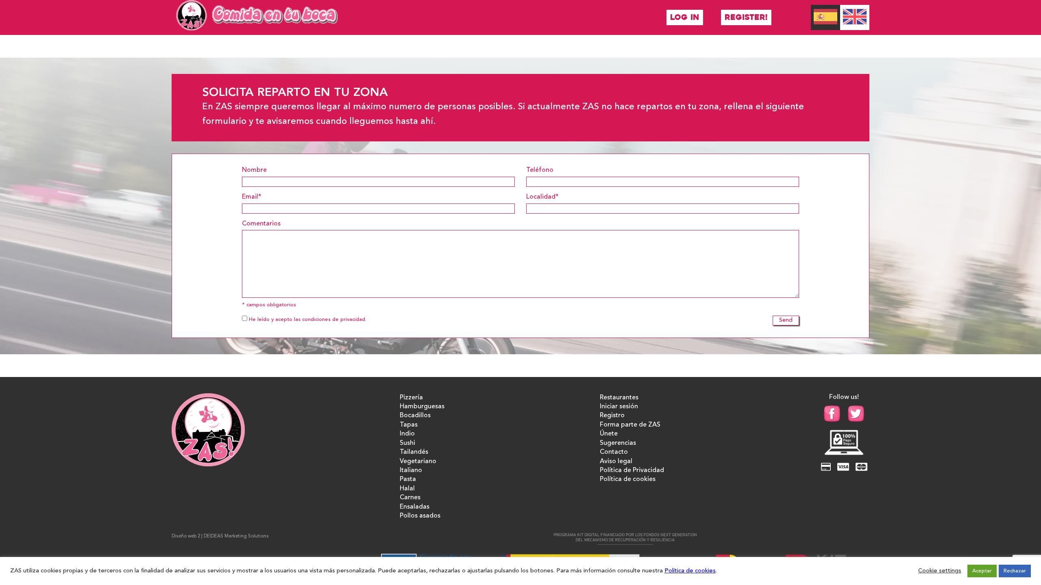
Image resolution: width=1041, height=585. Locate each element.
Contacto (614, 452)
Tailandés (414, 452)
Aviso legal (616, 461)
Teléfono (539, 170)
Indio (407, 434)
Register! (746, 17)
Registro (612, 415)
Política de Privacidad (632, 470)
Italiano (411, 470)
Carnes (410, 497)
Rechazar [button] (1015, 571)
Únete (609, 434)
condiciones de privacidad (333, 319)
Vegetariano (418, 461)
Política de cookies (628, 479)
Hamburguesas (422, 406)
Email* (251, 197)
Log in (684, 17)
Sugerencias (618, 443)
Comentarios (261, 224)
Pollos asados (420, 516)
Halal (407, 488)
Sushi (407, 443)
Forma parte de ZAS (630, 425)
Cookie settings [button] (939, 571)
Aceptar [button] (982, 571)
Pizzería (411, 397)
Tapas (409, 425)
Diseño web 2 (186, 536)
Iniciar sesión (619, 406)
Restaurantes (619, 397)
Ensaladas (414, 507)
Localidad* (542, 197)
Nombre (254, 170)
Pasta (408, 479)
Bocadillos (415, 415)
